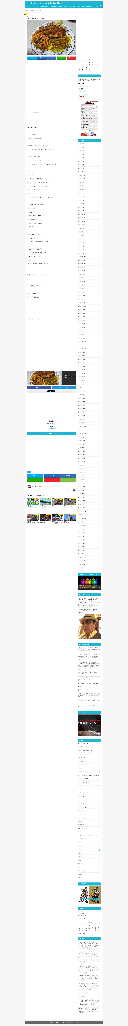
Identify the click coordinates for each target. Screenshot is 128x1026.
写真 (80, 821)
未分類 (80, 860)
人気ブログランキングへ (52, 423)
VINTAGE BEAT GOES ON (85, 750)
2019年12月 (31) (82, 426)
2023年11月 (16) (81, 260)
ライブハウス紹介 (83, 807)
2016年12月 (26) (82, 553)
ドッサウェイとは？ (83, 771)
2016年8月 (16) (81, 568)
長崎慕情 (81, 874)
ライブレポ (81, 810)
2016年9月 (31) (81, 564)
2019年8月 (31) (81, 440)
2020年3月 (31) (81, 415)
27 (79, 69)
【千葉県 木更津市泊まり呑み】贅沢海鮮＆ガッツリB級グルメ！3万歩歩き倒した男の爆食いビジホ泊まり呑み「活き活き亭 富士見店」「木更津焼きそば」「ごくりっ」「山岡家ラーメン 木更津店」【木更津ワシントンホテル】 (89, 665)
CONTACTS (96, 6)
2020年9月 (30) (81, 394)
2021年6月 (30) (81, 362)
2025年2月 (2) (81, 207)
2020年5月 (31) (81, 408)
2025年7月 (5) (81, 189)
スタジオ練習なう (82, 996)
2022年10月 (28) (82, 306)
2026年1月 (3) (81, 168)
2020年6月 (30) (81, 405)
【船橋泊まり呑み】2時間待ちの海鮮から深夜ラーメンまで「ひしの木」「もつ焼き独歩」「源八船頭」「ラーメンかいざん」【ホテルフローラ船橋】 (88, 1010)
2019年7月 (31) (81, 444)
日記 (29, 471)
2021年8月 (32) (81, 355)
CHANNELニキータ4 (84, 743)
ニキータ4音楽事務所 (83, 778)
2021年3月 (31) (81, 373)
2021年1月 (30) (81, 380)
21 (82, 67)
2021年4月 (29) (81, 369)
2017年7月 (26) (81, 529)
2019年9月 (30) (81, 437)
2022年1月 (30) (81, 338)
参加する (96, 131)
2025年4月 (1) (81, 200)
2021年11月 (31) (81, 345)
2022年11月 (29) (81, 302)
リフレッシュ (82, 817)
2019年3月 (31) (81, 458)
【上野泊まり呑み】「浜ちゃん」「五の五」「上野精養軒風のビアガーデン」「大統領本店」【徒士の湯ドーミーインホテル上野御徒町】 (89, 656)
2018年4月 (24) (81, 497)
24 (92, 67)
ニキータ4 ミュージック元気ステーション (88, 775)
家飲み (80, 846)
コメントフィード (82, 915)
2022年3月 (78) (81, 331)
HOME (36, 6)
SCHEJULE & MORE (43, 6)
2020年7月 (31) (81, 401)
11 (95, 64)
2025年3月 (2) (81, 203)
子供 (80, 838)
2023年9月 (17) (81, 267)
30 (89, 69)
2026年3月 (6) (81, 161)
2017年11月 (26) (81, 514)
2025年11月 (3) (81, 175)
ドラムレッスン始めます (83, 689)
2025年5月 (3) (81, 196)
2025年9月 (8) (81, 182)
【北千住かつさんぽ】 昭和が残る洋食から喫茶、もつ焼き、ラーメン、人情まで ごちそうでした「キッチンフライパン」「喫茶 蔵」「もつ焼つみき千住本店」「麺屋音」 (88, 1002)
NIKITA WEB (88, 6)
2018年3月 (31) (81, 500)
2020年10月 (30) (82, 391)
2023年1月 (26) (81, 295)
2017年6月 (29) (81, 532)
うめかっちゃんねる (84, 754)
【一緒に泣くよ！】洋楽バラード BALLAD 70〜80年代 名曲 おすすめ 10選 (89, 678)
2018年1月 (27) (81, 507)
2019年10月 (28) (82, 433)
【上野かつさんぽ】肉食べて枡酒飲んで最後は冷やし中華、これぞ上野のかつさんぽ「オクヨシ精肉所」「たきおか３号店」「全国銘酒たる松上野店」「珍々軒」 (88, 978)
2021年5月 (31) (81, 366)
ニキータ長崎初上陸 (83, 782)
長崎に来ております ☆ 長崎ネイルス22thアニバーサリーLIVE (89, 673)
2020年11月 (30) (81, 387)
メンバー (81, 796)
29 (86, 69)
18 (95, 65)
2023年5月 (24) (81, 281)
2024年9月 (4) (81, 224)
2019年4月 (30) (81, 454)
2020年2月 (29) (81, 419)
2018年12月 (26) (82, 468)
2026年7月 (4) (81, 147)
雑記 (80, 877)
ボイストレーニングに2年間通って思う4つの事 (88, 700)
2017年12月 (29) (82, 511)
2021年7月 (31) (81, 359)
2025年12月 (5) (81, 171)
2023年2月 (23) (81, 292)
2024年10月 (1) (81, 221)
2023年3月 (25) (81, 288)
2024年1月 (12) (81, 253)
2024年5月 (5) (81, 239)
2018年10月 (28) (82, 475)
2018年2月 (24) (81, 504)
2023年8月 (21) (81, 270)
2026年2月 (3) (81, 164)
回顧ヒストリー (73, 6)
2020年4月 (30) (81, 412)
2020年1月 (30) (81, 422)
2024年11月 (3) (81, 217)
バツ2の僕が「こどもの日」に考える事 (87, 705)
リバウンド (81, 814)
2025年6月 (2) (81, 193)
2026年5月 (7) (81, 154)
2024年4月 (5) (81, 242)
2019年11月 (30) (81, 430)
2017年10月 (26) (82, 518)
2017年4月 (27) (81, 539)
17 (92, 65)
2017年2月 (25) (81, 546)
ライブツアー (82, 803)
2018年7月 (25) (81, 486)
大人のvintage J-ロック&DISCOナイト (87, 835)
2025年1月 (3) (81, 210)
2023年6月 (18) (81, 277)
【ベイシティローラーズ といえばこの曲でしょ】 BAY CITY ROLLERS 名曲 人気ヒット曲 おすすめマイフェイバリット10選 (89, 649)
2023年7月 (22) (81, 274)
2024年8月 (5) (81, 228)
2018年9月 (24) (81, 479)
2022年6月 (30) (81, 320)
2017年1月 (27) (81, 550)
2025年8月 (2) (81, 185)
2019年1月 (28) (81, 465)
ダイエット (81, 768)
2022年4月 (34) (81, 327)
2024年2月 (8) (81, 249)
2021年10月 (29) (82, 348)
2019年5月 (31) (81, 451)
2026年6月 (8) (81, 150)
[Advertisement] (51, 72)
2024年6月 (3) (81, 235)
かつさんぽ (82, 761)
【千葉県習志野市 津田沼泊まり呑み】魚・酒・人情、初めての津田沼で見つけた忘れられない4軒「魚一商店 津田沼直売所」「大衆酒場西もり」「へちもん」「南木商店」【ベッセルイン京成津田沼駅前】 (88, 969)
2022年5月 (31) (81, 323)
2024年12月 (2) (81, 214)
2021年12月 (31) (82, 341)
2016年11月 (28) (81, 557)
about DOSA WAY (53, 6)
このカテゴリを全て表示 (89, 130)
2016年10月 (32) (82, 560)
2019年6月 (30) (81, 447)
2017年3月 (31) (81, 543)
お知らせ (81, 757)
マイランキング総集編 (63, 6)
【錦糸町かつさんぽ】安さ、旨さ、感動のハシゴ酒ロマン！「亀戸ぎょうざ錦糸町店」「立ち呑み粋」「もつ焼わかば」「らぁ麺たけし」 (88, 955)
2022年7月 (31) (81, 316)
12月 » (83, 70)
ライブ (81, 799)
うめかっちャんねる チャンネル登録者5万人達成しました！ (88, 962)
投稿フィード (81, 913)
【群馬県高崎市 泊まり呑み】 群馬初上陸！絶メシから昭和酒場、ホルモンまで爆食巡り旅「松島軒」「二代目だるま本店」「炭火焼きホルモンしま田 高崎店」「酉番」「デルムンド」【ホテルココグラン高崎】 (88, 986)
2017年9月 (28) (81, 521)
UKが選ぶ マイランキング (85, 746)
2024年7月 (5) (81, 231)
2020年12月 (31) (82, 384)
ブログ (80, 789)
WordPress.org (81, 918)
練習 (80, 863)
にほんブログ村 (51, 428)
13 (79, 65)
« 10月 (79, 70)
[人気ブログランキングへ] (52, 421)
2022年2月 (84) (81, 334)
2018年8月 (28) (81, 483)
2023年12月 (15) (82, 256)
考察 (80, 867)
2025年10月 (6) (81, 178)
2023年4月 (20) (81, 284)
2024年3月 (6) (81, 246)
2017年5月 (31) (81, 536)
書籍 (80, 856)
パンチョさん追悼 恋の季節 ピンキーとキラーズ (89, 684)
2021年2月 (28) (81, 376)
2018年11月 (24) (81, 472)
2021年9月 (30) (81, 352)
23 (89, 67)
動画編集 (81, 824)
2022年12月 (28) (82, 299)
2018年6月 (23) (81, 490)
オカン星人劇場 (81, 6)
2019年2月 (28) (81, 461)
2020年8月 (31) (81, 398)
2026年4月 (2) (81, 157)
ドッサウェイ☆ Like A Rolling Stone (44, 3)
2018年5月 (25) (81, 493)
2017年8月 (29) (81, 525)
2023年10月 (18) (82, 263)
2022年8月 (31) (81, 313)
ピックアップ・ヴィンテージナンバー (88, 785)
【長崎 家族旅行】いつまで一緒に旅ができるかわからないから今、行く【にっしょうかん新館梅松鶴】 (89, 695)
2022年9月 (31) (81, 309)
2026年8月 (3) (81, 143)
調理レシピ (81, 870)
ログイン (80, 911)
